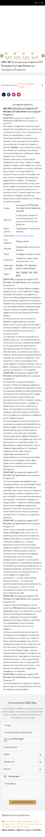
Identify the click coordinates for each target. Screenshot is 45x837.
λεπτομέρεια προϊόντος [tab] (22, 105)
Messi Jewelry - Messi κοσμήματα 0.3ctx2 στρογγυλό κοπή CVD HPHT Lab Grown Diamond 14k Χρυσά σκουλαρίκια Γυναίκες (21, 830)
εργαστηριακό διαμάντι (25, 236)
